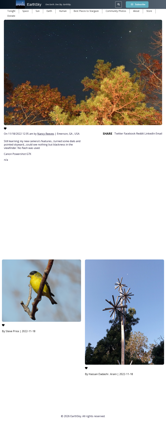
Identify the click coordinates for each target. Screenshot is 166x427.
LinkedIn (149, 133)
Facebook (130, 133)
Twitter (118, 133)
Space (25, 10)
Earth (49, 10)
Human (63, 10)
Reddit (140, 133)
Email (159, 133)
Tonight (11, 10)
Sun (38, 10)
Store (149, 10)
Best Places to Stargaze (86, 10)
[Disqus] (83, 211)
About (136, 10)
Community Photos (116, 10)
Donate (11, 15)
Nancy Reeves (45, 133)
